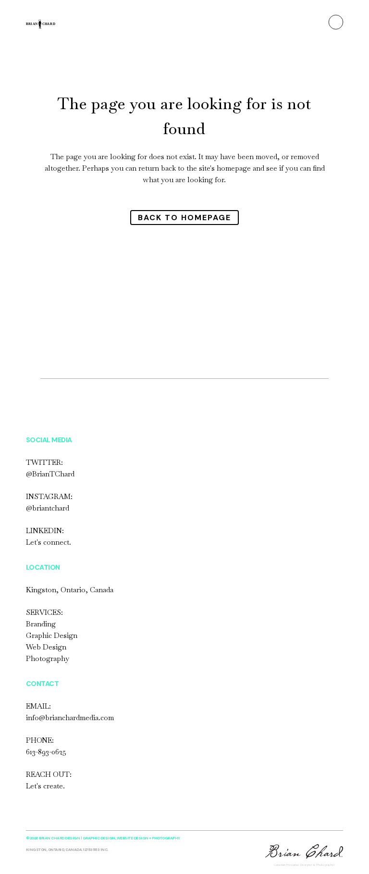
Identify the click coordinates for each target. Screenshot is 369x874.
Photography (47, 658)
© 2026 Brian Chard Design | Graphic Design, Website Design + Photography (103, 838)
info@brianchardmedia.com (70, 717)
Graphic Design (51, 635)
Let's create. (45, 785)
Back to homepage (184, 217)
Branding (41, 623)
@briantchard (47, 507)
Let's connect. (48, 542)
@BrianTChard (50, 473)
